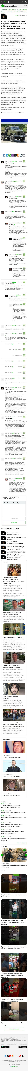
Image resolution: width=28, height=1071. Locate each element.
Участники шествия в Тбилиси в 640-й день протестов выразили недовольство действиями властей (13, 724)
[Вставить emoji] (17, 502)
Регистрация (14, 518)
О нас (2, 1044)
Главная (3, 11)
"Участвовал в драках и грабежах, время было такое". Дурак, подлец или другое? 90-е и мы (16, 552)
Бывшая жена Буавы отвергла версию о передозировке (12, 613)
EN (4, 1)
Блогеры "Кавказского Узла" (13, 11)
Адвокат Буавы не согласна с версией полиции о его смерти (12, 666)
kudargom (14, 325)
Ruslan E (14, 282)
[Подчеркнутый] (10, 502)
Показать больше (14, 1029)
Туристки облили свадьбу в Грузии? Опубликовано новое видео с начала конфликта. (12, 975)
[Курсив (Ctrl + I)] (7, 502)
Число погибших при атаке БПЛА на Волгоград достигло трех (12, 832)
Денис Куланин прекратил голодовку (11, 697)
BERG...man (14, 161)
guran (13, 458)
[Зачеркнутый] (13, 502)
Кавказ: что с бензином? (9, 9)
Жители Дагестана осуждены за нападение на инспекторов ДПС (11, 806)
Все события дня (22, 843)
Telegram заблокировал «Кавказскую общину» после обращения (12, 1000)
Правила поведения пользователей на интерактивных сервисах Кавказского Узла (14, 1061)
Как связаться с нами (11, 1044)
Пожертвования (23, 1044)
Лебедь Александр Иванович (11, 757)
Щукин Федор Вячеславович (11, 776)
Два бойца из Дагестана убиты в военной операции (13, 839)
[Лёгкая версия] (8, 2)
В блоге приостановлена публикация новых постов (14, 533)
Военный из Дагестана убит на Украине (13, 812)
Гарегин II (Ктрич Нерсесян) (11, 795)
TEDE (13, 211)
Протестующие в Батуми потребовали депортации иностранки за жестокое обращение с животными (13, 580)
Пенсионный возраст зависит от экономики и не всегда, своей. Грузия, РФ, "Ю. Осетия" (16, 547)
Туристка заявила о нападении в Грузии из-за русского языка (13, 1024)
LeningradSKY (15, 181)
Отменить (14, 522)
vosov (13, 378)
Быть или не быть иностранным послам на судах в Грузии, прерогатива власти (15, 557)
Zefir (13, 433)
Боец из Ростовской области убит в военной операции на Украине (12, 825)
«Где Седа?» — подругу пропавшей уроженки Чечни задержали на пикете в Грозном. (13, 922)
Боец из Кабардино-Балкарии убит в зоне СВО (13, 818)
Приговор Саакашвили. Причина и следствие (16, 538)
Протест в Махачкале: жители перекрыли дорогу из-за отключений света (13, 948)
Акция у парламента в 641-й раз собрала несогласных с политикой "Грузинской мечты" (13, 639)
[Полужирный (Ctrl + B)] (4, 502)
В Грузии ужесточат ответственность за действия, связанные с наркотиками (15, 543)
